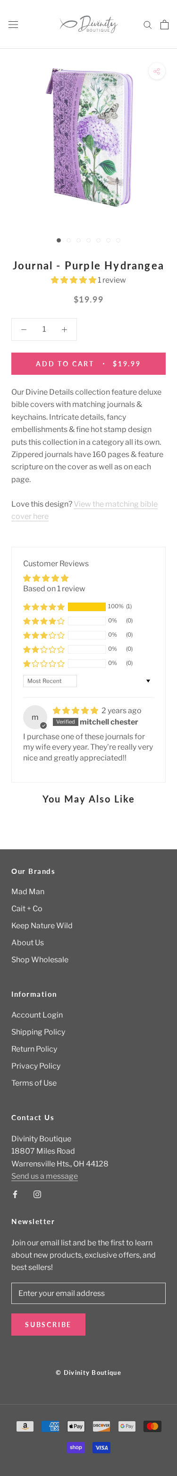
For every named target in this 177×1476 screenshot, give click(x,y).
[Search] (147, 24)
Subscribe (48, 1325)
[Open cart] (164, 24)
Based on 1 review (54, 588)
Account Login (37, 1014)
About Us (27, 942)
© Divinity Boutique (88, 1372)
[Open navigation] (13, 24)
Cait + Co (26, 908)
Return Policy (34, 1048)
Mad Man (27, 891)
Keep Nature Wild (42, 925)
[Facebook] (15, 1194)
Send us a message (44, 1176)
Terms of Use (34, 1083)
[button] (74, 280)
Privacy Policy (35, 1066)
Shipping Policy (38, 1031)
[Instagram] (37, 1194)
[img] (76, 710)
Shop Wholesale (39, 959)
